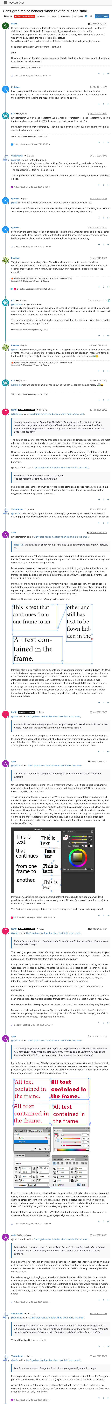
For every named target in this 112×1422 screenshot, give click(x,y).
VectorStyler (16, 2)
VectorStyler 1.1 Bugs (25, 16)
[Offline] (6, 25)
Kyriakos (15, 87)
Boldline (15, 258)
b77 (13, 113)
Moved (9, 16)
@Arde (41, 712)
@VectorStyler (25, 1235)
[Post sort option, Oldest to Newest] (91, 16)
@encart (30, 156)
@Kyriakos (22, 114)
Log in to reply (102, 16)
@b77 (25, 198)
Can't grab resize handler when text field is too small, (57, 414)
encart (14, 24)
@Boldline (22, 300)
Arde (13, 532)
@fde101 (30, 509)
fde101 (14, 410)
